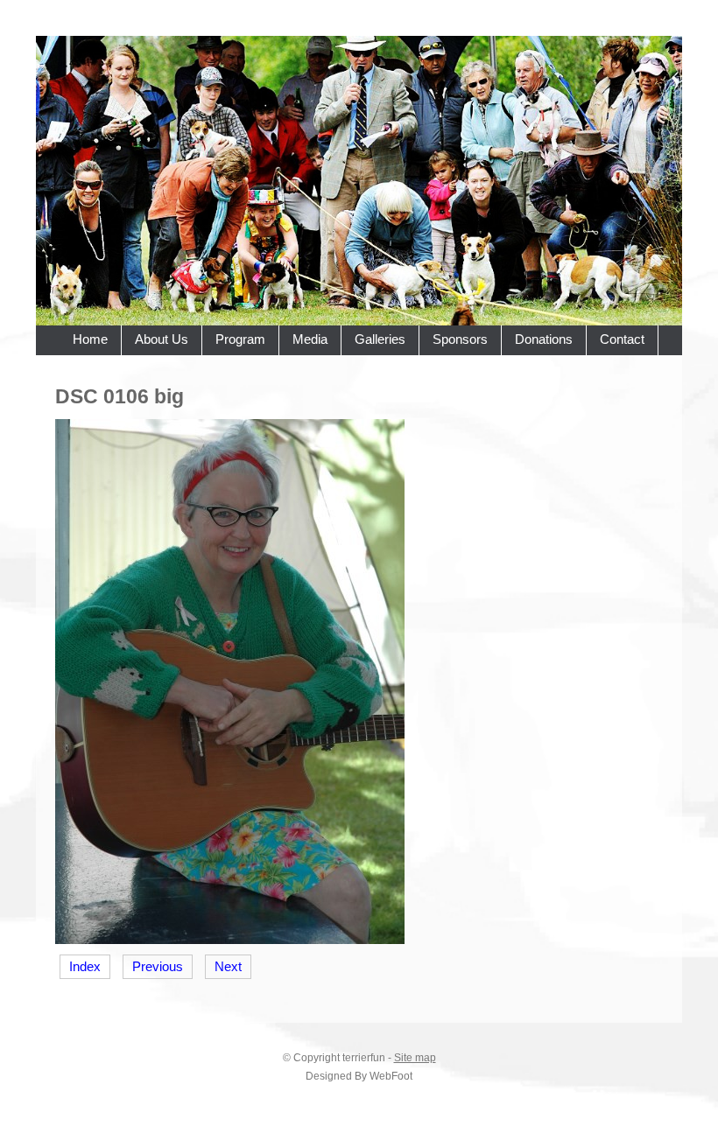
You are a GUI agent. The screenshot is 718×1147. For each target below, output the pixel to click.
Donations (544, 339)
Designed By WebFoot (359, 1076)
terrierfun (363, 1058)
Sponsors (460, 339)
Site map (415, 1058)
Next (228, 967)
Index (85, 967)
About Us (161, 339)
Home (90, 339)
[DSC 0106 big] (230, 940)
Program (240, 339)
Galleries (380, 339)
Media (309, 339)
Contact (622, 339)
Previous (157, 967)
